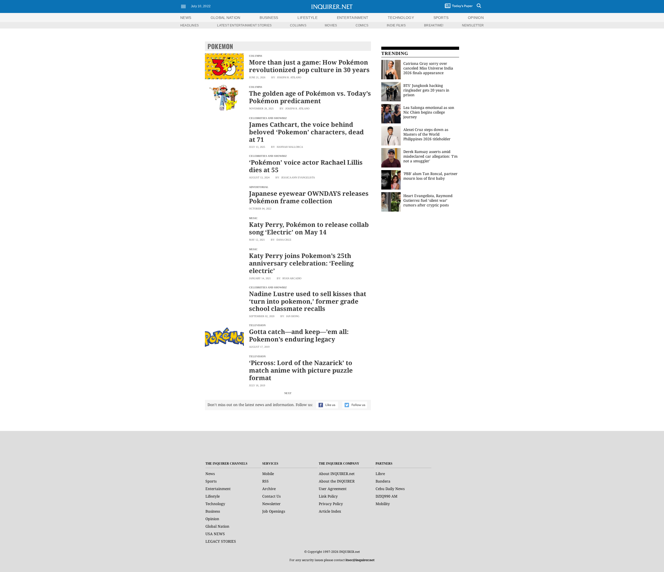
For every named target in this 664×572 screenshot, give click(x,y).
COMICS (362, 25)
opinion (476, 18)
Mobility (383, 503)
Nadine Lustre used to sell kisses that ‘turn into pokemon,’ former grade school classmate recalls (307, 301)
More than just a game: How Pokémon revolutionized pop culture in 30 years (309, 66)
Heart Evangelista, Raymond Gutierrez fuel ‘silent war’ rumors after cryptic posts (428, 200)
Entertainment (218, 488)
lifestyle (307, 18)
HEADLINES (189, 25)
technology (401, 18)
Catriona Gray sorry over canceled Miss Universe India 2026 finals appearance (428, 68)
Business (212, 511)
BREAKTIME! (433, 25)
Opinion (212, 518)
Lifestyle (212, 496)
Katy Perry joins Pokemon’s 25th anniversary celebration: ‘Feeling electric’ (301, 263)
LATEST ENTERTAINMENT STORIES (244, 25)
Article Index (330, 511)
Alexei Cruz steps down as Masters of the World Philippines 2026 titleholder (427, 134)
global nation (225, 18)
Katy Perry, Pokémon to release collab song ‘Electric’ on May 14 (309, 228)
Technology (215, 503)
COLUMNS (298, 25)
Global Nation (217, 526)
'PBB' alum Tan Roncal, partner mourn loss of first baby (430, 176)
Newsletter (271, 503)
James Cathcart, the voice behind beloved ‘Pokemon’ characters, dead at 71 (306, 132)
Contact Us (271, 496)
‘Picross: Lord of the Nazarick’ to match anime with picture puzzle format (301, 370)
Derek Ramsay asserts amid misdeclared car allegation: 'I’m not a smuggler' (430, 156)
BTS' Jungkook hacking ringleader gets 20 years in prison (426, 90)
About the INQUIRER (337, 481)
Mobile (268, 473)
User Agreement (333, 488)
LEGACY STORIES (220, 541)
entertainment (353, 18)
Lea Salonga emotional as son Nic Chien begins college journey (428, 112)
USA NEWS (215, 533)
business (269, 18)
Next (288, 393)
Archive (269, 488)
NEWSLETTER (473, 25)
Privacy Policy (331, 503)
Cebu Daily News (390, 488)
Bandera (383, 481)
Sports (211, 481)
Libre (380, 473)
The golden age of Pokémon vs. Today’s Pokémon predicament (310, 97)
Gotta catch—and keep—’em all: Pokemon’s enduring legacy (299, 335)
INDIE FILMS (396, 25)
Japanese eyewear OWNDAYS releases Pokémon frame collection (309, 197)
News (185, 18)
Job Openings (273, 511)
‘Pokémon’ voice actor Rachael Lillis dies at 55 (306, 166)
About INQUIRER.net (337, 473)
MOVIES (331, 25)
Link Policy (328, 496)
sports (441, 18)
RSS (265, 481)
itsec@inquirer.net (360, 560)
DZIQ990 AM (386, 496)
